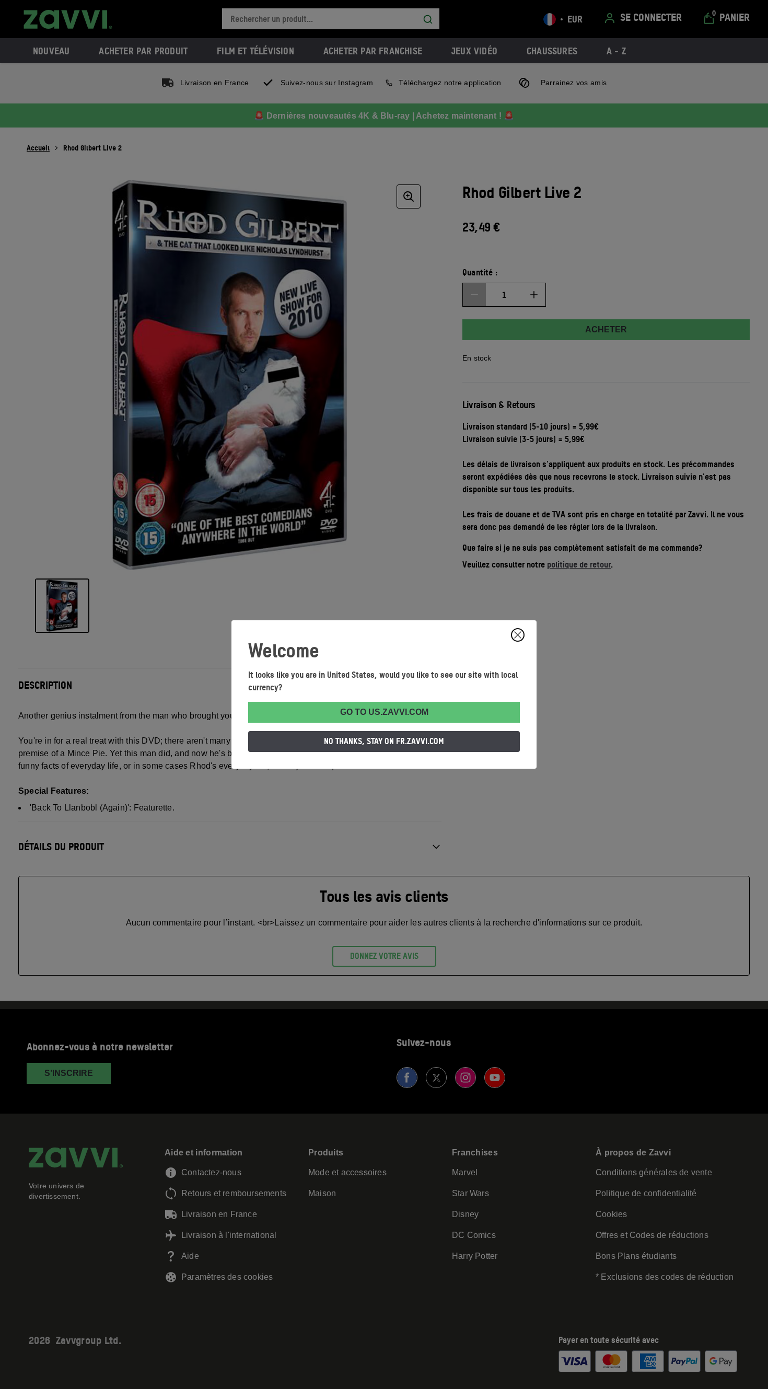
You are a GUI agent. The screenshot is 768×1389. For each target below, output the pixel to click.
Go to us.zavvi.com (384, 712)
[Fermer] (517, 635)
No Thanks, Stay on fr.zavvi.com (384, 741)
